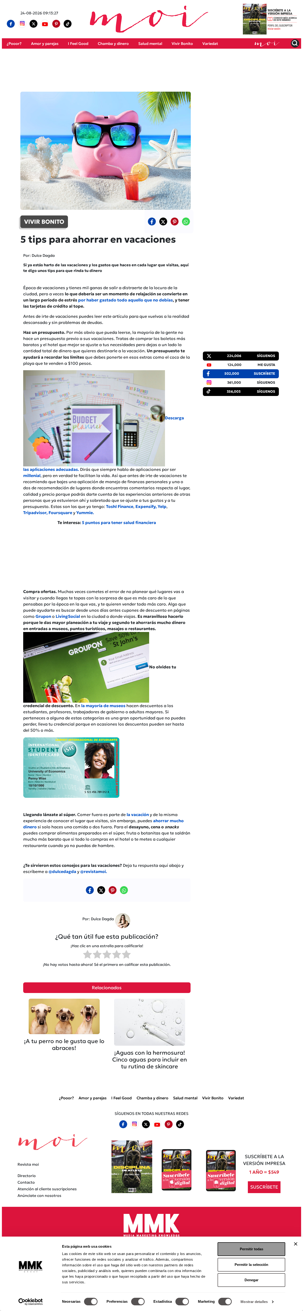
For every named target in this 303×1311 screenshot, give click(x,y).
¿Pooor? (14, 43)
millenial (31, 475)
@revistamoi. (93, 871)
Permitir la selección (251, 1265)
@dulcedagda (62, 871)
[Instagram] (22, 24)
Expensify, (146, 506)
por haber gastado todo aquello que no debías (125, 300)
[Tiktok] (67, 24)
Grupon (43, 616)
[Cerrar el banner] (295, 1244)
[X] (34, 24)
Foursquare (61, 512)
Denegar (251, 1280)
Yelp (162, 506)
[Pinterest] (56, 24)
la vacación (138, 814)
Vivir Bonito (182, 43)
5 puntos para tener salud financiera (119, 522)
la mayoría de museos (103, 705)
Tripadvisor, (35, 512)
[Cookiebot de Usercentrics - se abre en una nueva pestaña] (30, 1301)
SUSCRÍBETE (264, 1187)
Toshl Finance (119, 506)
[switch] (138, 1301)
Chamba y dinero (113, 43)
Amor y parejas (44, 43)
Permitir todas (251, 1249)
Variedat (210, 43)
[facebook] (11, 24)
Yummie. (85, 512)
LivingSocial (68, 616)
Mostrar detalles (254, 1302)
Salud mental (150, 43)
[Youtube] (45, 24)
